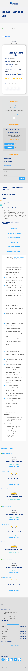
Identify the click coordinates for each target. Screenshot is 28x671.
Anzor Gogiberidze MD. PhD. (14, 514)
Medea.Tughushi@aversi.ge (15, 83)
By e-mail (9, 144)
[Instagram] (7, 659)
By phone (9, 147)
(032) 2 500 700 (12, 81)
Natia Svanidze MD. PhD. (14, 496)
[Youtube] (15, 659)
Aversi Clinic (14, 105)
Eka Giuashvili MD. (14, 479)
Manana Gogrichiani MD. (14, 567)
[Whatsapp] (19, 659)
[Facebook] (3, 659)
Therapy (12, 58)
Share (8, 36)
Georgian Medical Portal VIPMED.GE (14, 667)
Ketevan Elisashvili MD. (14, 532)
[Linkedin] (11, 659)
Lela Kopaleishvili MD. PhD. (14, 549)
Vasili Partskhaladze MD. (14, 585)
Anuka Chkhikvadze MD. (14, 461)
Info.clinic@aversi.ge (14, 115)
